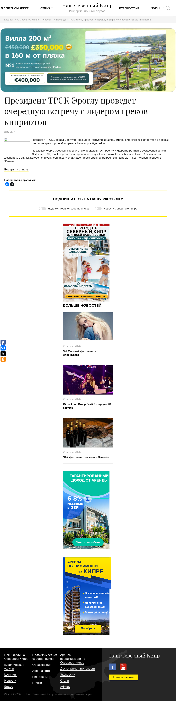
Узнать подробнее (88, 542)
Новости (47, 20)
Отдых (45, 8)
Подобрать (88, 628)
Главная (8, 20)
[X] (12, 184)
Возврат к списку (16, 169)
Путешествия (129, 8)
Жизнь (156, 8)
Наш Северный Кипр (87, 7)
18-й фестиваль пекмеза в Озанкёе (86, 457)
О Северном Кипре (15, 8)
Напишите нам (123, 677)
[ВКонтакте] (7, 184)
